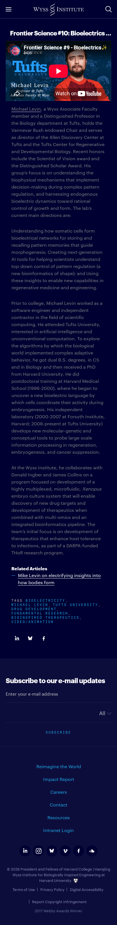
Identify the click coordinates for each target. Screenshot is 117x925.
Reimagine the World (58, 766)
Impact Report (58, 779)
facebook (78, 850)
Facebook (43, 638)
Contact (58, 805)
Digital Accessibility (86, 889)
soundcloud (91, 850)
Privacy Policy (52, 889)
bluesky (51, 850)
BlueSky (30, 638)
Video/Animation (32, 621)
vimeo (65, 850)
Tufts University (75, 604)
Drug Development (34, 608)
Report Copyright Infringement (59, 901)
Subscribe (58, 731)
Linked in (16, 638)
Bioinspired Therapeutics (45, 617)
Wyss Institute (58, 10)
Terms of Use (23, 889)
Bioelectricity (45, 600)
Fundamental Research (39, 612)
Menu (8, 9)
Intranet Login (58, 830)
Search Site (108, 9)
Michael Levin (26, 109)
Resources (58, 817)
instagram (38, 850)
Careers (58, 792)
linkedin (25, 850)
